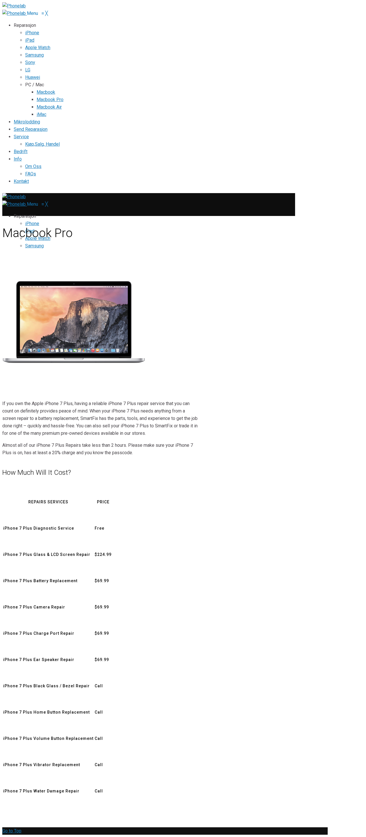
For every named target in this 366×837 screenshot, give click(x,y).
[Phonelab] (14, 13)
